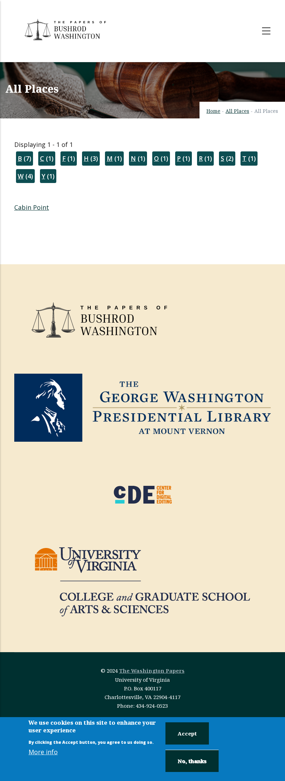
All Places (237, 111)
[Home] (66, 29)
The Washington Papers (152, 670)
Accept (187, 733)
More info (43, 752)
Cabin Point (31, 207)
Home (213, 111)
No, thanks (192, 760)
